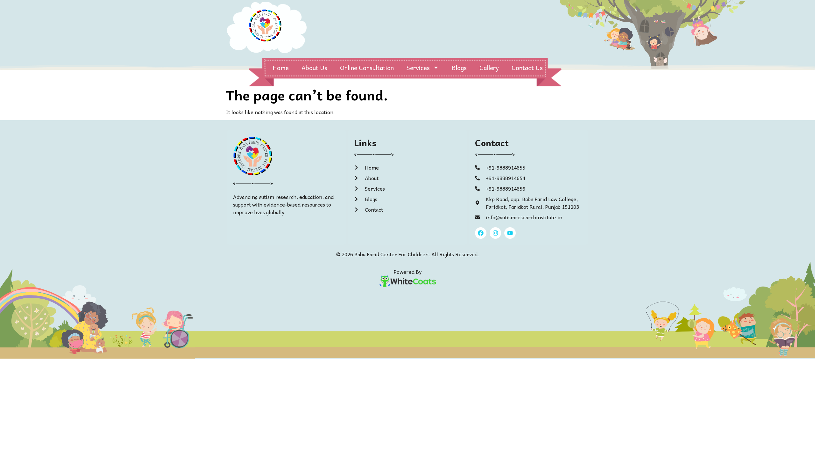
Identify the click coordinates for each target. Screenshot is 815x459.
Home (281, 67)
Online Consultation (367, 67)
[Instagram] (495, 233)
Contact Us (527, 67)
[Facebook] (480, 233)
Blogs (459, 67)
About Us (314, 67)
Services (418, 67)
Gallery (489, 67)
